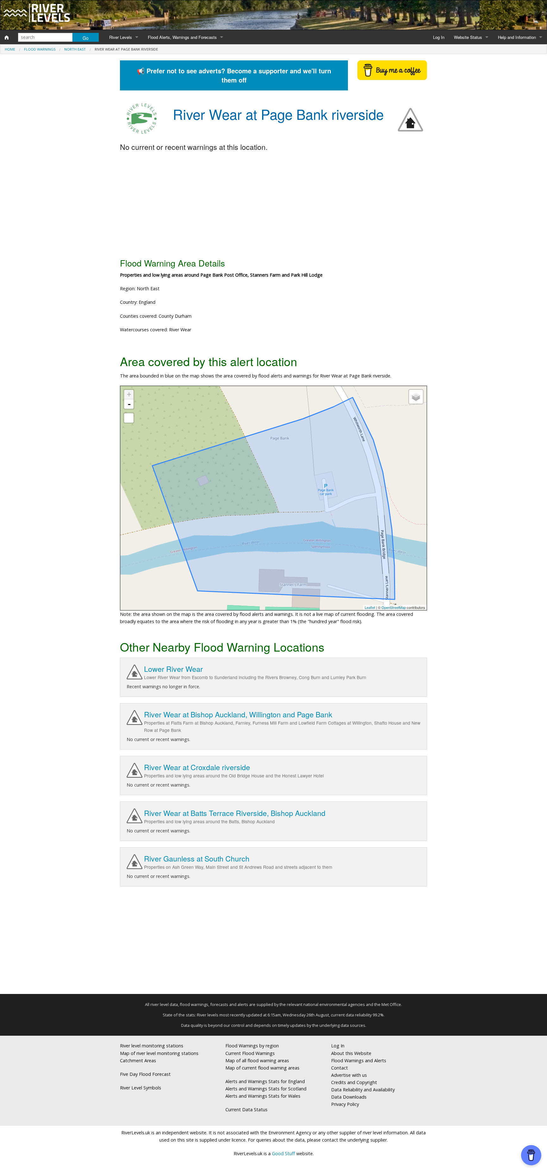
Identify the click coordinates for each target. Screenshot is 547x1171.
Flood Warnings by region (252, 1046)
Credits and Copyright (354, 1082)
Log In (438, 37)
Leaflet (370, 607)
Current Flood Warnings (250, 1053)
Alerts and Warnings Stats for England (265, 1081)
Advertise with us (349, 1075)
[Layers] (416, 397)
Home (10, 49)
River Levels (120, 37)
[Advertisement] (273, 205)
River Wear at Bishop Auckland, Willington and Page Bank (238, 714)
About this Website (351, 1053)
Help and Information (517, 37)
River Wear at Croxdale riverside (197, 767)
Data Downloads (349, 1097)
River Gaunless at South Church (196, 858)
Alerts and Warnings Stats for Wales (262, 1096)
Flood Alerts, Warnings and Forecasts (182, 37)
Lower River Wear (173, 669)
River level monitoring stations (151, 1046)
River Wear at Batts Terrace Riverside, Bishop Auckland (234, 813)
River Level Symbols (140, 1088)
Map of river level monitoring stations (159, 1053)
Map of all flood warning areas (257, 1061)
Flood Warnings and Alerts (358, 1061)
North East (75, 49)
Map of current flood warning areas (262, 1068)
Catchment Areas (138, 1061)
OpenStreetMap (393, 607)
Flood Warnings (39, 49)
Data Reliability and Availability (363, 1090)
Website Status (468, 37)
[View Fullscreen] (129, 418)
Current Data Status (246, 1110)
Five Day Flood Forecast (145, 1074)
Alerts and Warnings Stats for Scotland (265, 1089)
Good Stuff (283, 1153)
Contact (339, 1068)
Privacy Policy (345, 1104)
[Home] (6, 37)
